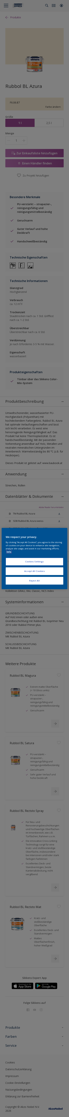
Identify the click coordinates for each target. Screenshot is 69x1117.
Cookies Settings (34, 561)
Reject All (34, 580)
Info (9, 551)
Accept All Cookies (34, 571)
